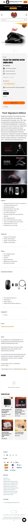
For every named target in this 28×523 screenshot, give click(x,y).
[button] (1, 14)
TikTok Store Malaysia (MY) (10, 493)
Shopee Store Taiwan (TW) (10, 486)
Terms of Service (10, 518)
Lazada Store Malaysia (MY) (10, 491)
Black (5, 93)
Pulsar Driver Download (7, 326)
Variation (5, 90)
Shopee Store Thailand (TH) (10, 484)
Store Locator (6, 479)
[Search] (25, 19)
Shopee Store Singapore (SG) (10, 483)
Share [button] (6, 106)
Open (25, 2)
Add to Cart (14, 102)
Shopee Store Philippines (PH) (10, 488)
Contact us (6, 478)
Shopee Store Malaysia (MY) (10, 481)
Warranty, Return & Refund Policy (12, 517)
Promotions (6, 81)
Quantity (5, 96)
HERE (7, 365)
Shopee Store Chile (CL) (9, 489)
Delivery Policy (18, 518)
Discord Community (8, 494)
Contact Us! (13, 8)
